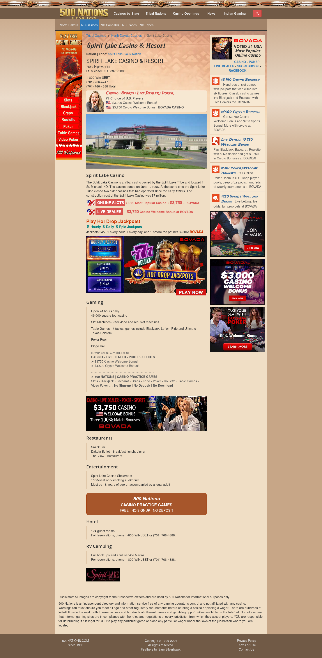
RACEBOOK (237, 70)
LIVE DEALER (224, 66)
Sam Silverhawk (169, 649)
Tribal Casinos (96, 35)
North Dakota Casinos (126, 35)
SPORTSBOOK (248, 66)
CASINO (240, 61)
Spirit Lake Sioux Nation (124, 54)
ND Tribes (147, 25)
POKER (254, 61)
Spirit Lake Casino (159, 35)
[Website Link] (146, 574)
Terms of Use (246, 645)
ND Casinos (89, 25)
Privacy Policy (246, 640)
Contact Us (246, 649)
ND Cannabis (110, 25)
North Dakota (69, 25)
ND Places (129, 25)
